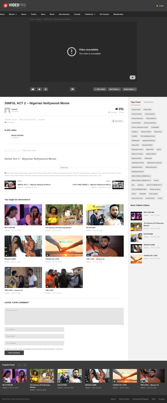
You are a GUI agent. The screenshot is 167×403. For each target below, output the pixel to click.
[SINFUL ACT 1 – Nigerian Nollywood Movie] (33, 187)
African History (18, 173)
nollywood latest (49, 175)
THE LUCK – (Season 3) (95, 259)
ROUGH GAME (10, 259)
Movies (12, 14)
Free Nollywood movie (148, 136)
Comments (148, 102)
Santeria (140, 185)
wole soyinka (153, 194)
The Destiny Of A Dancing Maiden (58, 227)
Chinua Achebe (146, 132)
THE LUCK (49, 290)
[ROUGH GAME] (23, 246)
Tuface (134, 194)
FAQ (153, 399)
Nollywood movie (60, 175)
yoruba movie (93, 175)
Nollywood (28, 175)
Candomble (155, 127)
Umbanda (143, 194)
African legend (28, 173)
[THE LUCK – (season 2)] (23, 277)
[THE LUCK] (64, 277)
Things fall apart (155, 189)
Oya (133, 185)
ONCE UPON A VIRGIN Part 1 (141, 176)
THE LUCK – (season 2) (14, 290)
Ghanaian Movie (85, 173)
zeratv (100, 175)
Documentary (64, 14)
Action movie (136, 109)
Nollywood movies (71, 175)
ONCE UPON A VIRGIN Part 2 (141, 180)
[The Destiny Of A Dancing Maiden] (64, 214)
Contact (162, 399)
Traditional (89, 14)
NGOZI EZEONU (17, 135)
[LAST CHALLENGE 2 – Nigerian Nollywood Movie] (95, 187)
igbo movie (106, 173)
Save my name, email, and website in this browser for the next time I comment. (34, 349)
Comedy (77, 14)
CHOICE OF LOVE (52, 259)
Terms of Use (124, 399)
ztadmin (14, 109)
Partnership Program (140, 399)
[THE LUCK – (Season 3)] (105, 246)
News (43, 14)
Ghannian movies (96, 173)
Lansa (159, 149)
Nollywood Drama (30, 120)
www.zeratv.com (83, 175)
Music (52, 14)
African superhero (150, 123)
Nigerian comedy (115, 173)
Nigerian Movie (151, 154)
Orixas (156, 180)
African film (10, 173)
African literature (137, 118)
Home (32, 19)
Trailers (34, 14)
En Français (104, 14)
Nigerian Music (19, 175)
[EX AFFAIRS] (105, 214)
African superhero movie (140, 127)
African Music (47, 173)
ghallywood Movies (66, 173)
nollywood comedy (37, 175)
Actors (23, 14)
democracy (158, 132)
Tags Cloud (136, 102)
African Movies (37, 173)
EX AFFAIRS (90, 227)
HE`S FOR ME (10, 227)
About (113, 399)
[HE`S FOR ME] (23, 214)
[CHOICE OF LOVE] (64, 246)
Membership (118, 14)
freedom (134, 136)
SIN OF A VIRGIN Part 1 (154, 185)
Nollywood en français (154, 163)
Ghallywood (55, 173)
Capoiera (135, 132)
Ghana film (76, 173)
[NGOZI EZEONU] (7, 136)
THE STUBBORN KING (139, 189)
